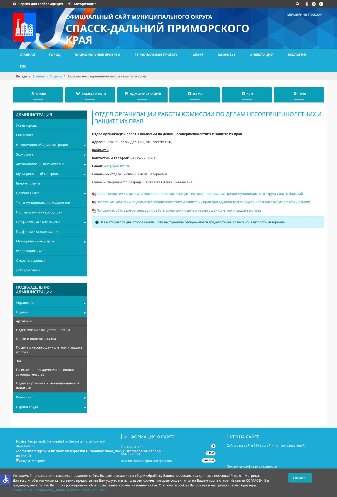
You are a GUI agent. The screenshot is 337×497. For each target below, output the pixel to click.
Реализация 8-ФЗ (29, 251)
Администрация (145, 93)
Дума (198, 93)
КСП (249, 93)
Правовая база (27, 193)
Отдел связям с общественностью (43, 330)
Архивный (24, 321)
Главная (27, 54)
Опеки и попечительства (36, 338)
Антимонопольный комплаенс (40, 164)
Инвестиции (261, 54)
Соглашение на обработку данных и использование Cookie (59, 490)
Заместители (94, 93)
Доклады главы (28, 270)
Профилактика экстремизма (38, 222)
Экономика (24, 154)
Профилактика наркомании (38, 231)
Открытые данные (30, 260)
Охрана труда (27, 407)
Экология (297, 54)
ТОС (23, 66)
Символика (24, 135)
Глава (41, 93)
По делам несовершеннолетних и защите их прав (49, 349)
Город (55, 54)
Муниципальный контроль (37, 173)
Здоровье (226, 54)
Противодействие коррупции (39, 212)
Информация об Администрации (42, 144)
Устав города (26, 125)
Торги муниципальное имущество (43, 202)
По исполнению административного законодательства (45, 372)
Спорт (198, 54)
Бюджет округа (28, 183)
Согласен (300, 478)
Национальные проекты (97, 54)
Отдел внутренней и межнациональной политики (48, 385)
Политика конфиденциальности (252, 466)
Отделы (22, 312)
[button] (306, 4)
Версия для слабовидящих (40, 4)
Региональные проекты (157, 54)
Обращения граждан (305, 14)
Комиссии (24, 397)
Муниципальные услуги (35, 241)
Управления (26, 302)
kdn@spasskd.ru (116, 166)
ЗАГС (20, 361)
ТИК (302, 93)
